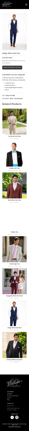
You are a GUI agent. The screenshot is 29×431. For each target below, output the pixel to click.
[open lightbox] (14, 31)
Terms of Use (18, 426)
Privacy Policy (11, 426)
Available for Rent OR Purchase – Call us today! (12, 67)
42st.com (15, 425)
